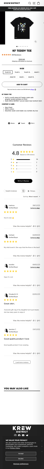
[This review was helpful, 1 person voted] (33, 256)
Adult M (12, 77)
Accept (20, 454)
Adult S (36, 72)
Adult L (21, 77)
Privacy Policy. (15, 448)
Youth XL (27, 72)
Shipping (14, 61)
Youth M (8, 72)
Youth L (17, 72)
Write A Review (23, 181)
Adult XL (31, 77)
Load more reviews (22, 362)
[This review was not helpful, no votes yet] (37, 226)
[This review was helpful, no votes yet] (33, 226)
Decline (20, 459)
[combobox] (31, 197)
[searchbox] (12, 191)
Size (22, 69)
